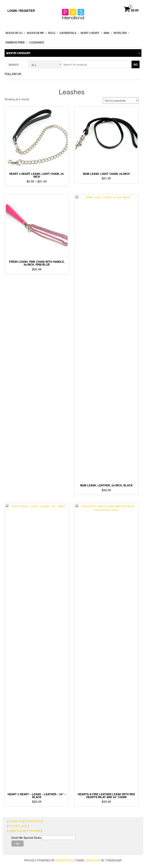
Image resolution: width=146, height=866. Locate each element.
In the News (33, 830)
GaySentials (68, 33)
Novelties (120, 33)
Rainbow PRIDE (15, 42)
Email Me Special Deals (26, 837)
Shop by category (18, 53)
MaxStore (93, 860)
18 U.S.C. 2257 (18, 826)
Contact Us (16, 821)
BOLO (51, 33)
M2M (106, 33)
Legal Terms (16, 830)
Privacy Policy (33, 821)
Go (135, 64)
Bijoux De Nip (35, 33)
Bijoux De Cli (14, 33)
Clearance (36, 42)
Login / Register (21, 10)
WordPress (64, 860)
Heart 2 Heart (89, 33)
